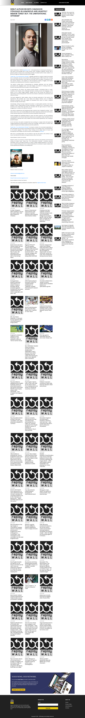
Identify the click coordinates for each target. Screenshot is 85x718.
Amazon (42, 131)
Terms (66, 702)
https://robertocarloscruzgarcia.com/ (19, 178)
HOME (22, 2)
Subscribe (48, 708)
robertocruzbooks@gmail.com (17, 173)
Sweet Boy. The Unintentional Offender (20, 76)
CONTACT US (43, 2)
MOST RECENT (29, 2)
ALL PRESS (36, 2)
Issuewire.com (26, 70)
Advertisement (68, 706)
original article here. (41, 182)
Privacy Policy (68, 704)
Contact (67, 708)
